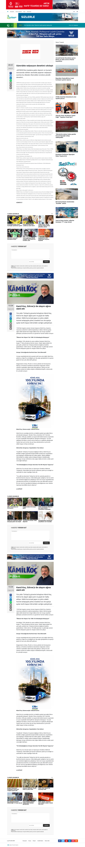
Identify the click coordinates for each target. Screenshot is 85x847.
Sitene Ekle (29, 11)
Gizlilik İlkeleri (40, 840)
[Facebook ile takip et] (59, 840)
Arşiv (24, 11)
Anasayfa (25, 840)
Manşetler (12, 11)
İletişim (34, 840)
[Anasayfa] (7, 11)
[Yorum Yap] (11, 88)
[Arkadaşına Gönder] (11, 83)
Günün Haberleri (19, 11)
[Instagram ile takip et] (73, 840)
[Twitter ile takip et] (63, 840)
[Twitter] (11, 76)
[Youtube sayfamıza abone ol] (66, 840)
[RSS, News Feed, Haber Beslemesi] (76, 840)
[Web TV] (74, 11)
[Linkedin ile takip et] (69, 840)
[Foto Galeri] (77, 11)
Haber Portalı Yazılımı (13, 845)
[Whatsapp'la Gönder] (11, 80)
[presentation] (11, 25)
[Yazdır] (11, 85)
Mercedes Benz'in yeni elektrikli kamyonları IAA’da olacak (37, 25)
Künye (29, 840)
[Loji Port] (11, 17)
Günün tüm (73, 25)
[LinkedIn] (11, 78)
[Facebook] (11, 73)
